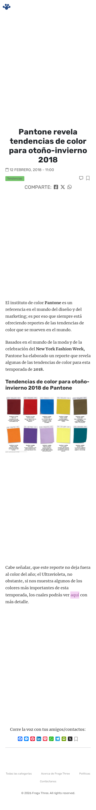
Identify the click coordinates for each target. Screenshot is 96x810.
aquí (75, 594)
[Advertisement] (48, 70)
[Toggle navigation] (87, 7)
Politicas (84, 773)
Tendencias (14, 178)
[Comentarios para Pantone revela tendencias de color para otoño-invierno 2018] (81, 178)
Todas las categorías (19, 773)
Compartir (88, 178)
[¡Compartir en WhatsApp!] (69, 187)
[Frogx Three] (6, 7)
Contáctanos (48, 781)
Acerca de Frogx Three (55, 773)
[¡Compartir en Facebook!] (56, 187)
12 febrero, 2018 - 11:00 (32, 170)
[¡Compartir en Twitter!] (62, 187)
